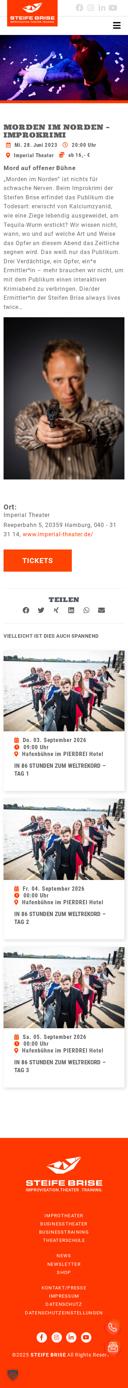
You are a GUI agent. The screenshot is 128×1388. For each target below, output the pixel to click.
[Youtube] (113, 7)
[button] (26, 610)
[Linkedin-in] (102, 7)
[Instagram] (57, 1337)
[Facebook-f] (42, 1337)
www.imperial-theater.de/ (58, 534)
